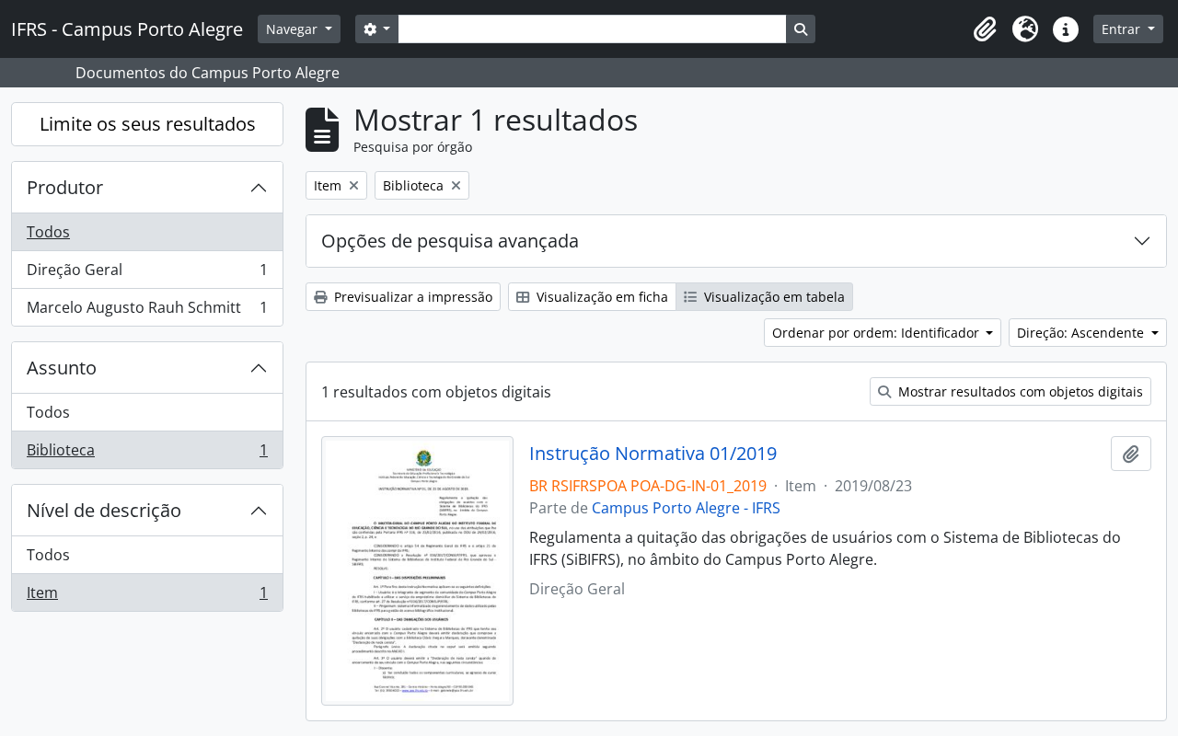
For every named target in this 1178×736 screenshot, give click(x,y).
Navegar (293, 29)
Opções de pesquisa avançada (450, 240)
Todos (48, 232)
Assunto (62, 367)
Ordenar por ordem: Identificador (877, 332)
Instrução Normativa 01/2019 (653, 454)
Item (147, 596)
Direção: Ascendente (1082, 332)
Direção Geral (147, 274)
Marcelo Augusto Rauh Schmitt (147, 311)
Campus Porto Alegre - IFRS (686, 508)
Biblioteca (147, 454)
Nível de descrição (104, 510)
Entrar (1123, 29)
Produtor (65, 187)
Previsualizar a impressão (411, 296)
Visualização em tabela (772, 296)
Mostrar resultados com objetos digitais (1019, 391)
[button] (984, 29)
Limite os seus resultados (148, 123)
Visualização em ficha (600, 296)
